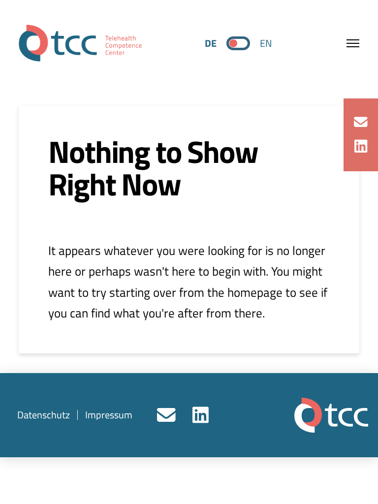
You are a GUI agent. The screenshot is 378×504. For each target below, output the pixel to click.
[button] (347, 43)
